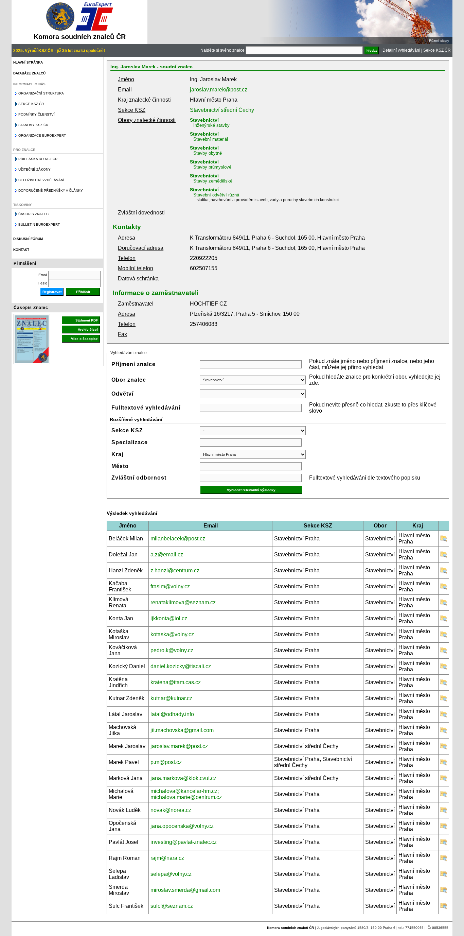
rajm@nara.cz (167, 858)
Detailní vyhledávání (401, 50)
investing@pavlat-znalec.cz (183, 842)
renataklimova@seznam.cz (183, 602)
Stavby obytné (207, 153)
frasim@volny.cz (170, 586)
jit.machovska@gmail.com (182, 730)
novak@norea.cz (170, 810)
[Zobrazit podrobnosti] (443, 540)
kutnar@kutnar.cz (171, 698)
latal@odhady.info (172, 714)
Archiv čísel (88, 329)
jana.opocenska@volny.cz (182, 826)
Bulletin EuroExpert (39, 224)
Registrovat (51, 292)
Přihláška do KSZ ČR (37, 159)
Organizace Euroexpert (42, 135)
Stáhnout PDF (86, 320)
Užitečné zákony (34, 169)
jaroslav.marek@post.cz (218, 89)
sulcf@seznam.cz (171, 906)
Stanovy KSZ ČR (33, 125)
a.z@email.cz (166, 554)
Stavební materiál (210, 139)
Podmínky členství (36, 114)
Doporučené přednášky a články (50, 190)
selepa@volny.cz (171, 874)
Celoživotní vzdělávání (41, 180)
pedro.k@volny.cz (171, 650)
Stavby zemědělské (212, 181)
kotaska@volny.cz (172, 634)
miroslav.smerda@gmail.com (185, 890)
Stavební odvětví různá (216, 194)
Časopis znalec (33, 214)
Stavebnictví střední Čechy (222, 110)
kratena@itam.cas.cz (175, 682)
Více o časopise (84, 339)
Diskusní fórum (28, 239)
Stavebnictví (204, 120)
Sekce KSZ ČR (437, 50)
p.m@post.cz (166, 762)
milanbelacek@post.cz (177, 538)
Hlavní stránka (28, 62)
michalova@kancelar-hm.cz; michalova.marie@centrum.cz (186, 794)
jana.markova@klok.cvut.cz (183, 778)
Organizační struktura (41, 93)
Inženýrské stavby (211, 125)
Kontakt (21, 250)
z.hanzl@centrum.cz (174, 570)
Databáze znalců (29, 73)
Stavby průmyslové (212, 167)
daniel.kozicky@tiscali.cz (180, 666)
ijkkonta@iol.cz (168, 618)
